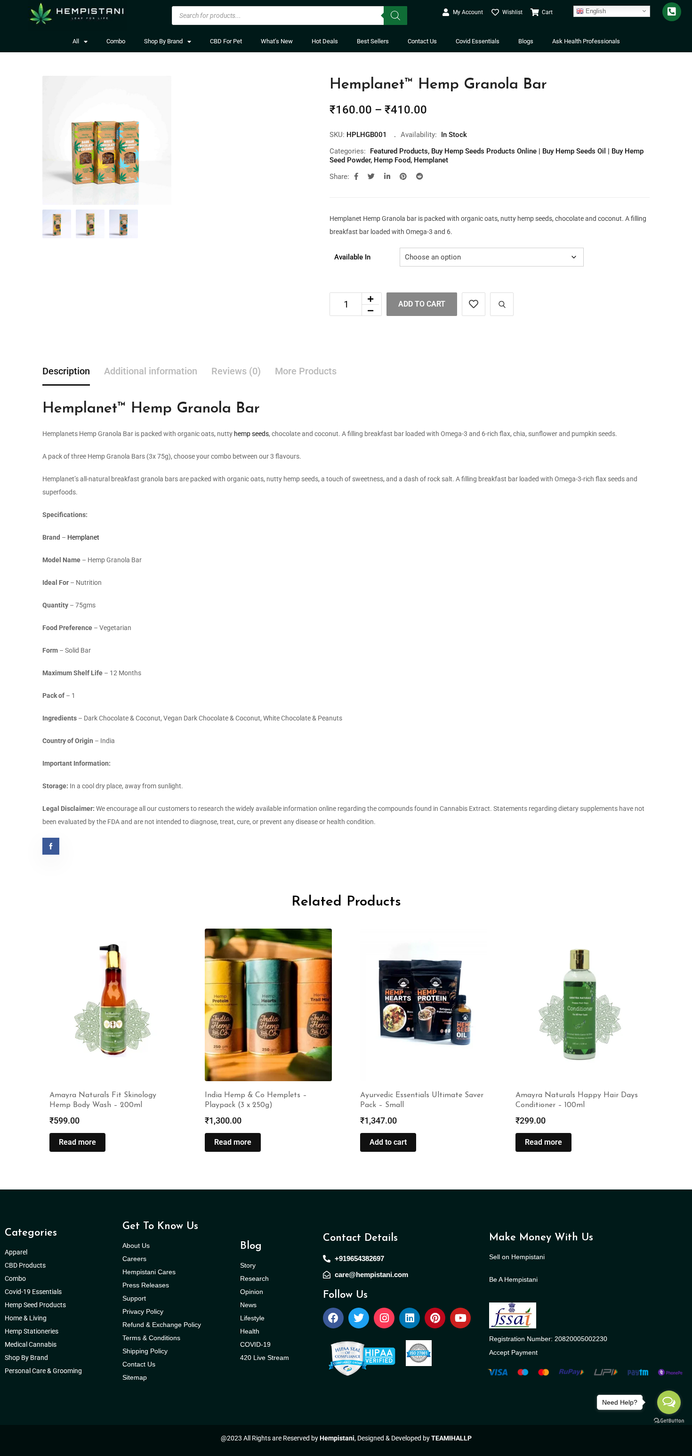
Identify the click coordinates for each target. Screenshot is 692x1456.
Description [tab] (66, 371)
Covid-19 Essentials (38, 1291)
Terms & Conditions (151, 1338)
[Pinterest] (435, 1318)
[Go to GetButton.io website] (669, 1420)
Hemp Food (392, 160)
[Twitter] (358, 1318)
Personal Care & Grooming (43, 1371)
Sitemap (134, 1377)
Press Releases (145, 1285)
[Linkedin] (409, 1318)
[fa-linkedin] (387, 176)
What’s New (277, 41)
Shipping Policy (145, 1351)
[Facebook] (333, 1318)
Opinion (251, 1291)
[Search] (395, 15)
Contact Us (422, 41)
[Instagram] (384, 1318)
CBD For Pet (226, 41)
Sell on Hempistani (517, 1257)
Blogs (525, 41)
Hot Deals (325, 41)
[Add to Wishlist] (473, 304)
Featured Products (399, 151)
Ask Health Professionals (586, 41)
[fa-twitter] (371, 176)
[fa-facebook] (356, 176)
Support (134, 1298)
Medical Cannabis (31, 1344)
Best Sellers (373, 41)
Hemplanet (431, 160)
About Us (136, 1245)
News (248, 1305)
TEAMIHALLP (451, 1438)
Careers (134, 1258)
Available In (352, 257)
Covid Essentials (477, 41)
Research (254, 1278)
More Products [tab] (306, 371)
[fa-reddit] (419, 176)
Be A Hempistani (513, 1279)
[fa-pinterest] (403, 176)
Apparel (16, 1252)
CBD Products (25, 1265)
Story (248, 1265)
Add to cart (421, 303)
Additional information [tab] (150, 371)
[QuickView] (502, 304)
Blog (251, 1246)
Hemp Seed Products (37, 1305)
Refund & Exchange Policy (161, 1324)
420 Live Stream (264, 1357)
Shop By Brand (163, 41)
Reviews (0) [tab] (236, 371)
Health (249, 1331)
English (595, 10)
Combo (115, 41)
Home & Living (26, 1318)
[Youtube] (460, 1318)
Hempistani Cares (149, 1272)
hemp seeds (251, 433)
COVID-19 (255, 1344)
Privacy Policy (142, 1311)
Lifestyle (252, 1318)
